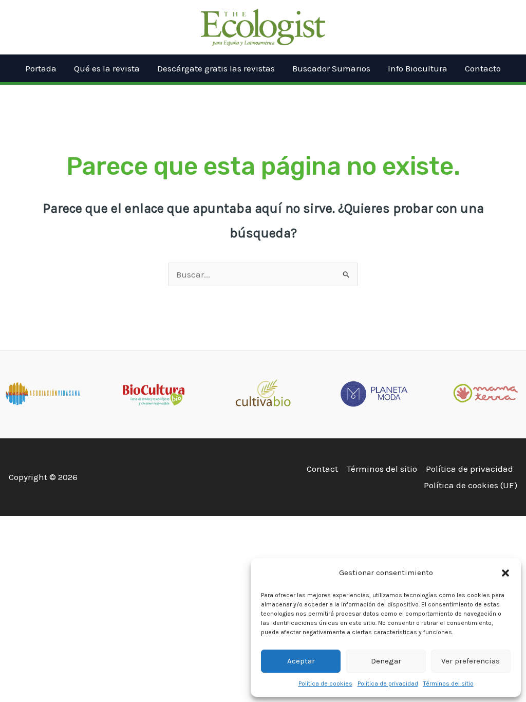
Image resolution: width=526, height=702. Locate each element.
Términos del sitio (448, 683)
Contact (322, 469)
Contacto (483, 68)
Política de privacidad (388, 683)
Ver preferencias (470, 661)
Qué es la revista (107, 68)
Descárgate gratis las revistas (216, 68)
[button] (505, 573)
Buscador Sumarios (331, 68)
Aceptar (301, 661)
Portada (41, 68)
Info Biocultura (417, 68)
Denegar (386, 661)
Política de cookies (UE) (470, 485)
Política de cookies (325, 683)
